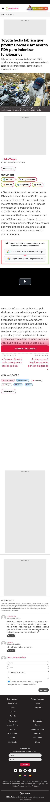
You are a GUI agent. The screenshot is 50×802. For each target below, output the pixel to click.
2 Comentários (8, 169)
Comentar (43, 690)
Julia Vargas (10, 159)
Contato (12, 711)
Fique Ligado (10, 14)
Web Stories (37, 738)
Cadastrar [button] (25, 765)
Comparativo (37, 707)
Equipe (12, 707)
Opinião (37, 725)
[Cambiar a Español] (30, 775)
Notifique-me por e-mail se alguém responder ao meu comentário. (25, 683)
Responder (11, 636)
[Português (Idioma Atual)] (20, 775)
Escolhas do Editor (23, 380)
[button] (38, 8)
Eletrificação (12, 742)
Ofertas (37, 742)
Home (2, 14)
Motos (12, 729)
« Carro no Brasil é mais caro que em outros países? (12, 362)
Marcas (37, 703)
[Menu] (3, 8)
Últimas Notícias (8, 380)
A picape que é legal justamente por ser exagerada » (38, 364)
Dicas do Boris (12, 733)
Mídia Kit (12, 716)
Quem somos (12, 703)
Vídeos (29, 384)
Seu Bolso (18, 384)
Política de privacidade (25, 799)
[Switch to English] (25, 775)
